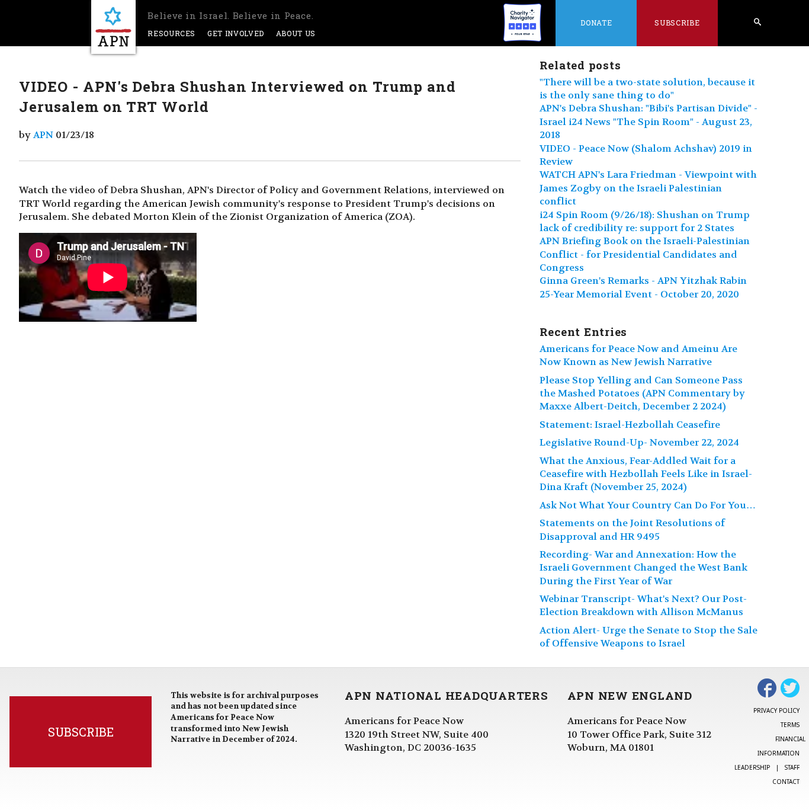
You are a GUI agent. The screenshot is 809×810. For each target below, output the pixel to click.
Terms (790, 725)
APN (43, 135)
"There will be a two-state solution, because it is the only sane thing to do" (647, 88)
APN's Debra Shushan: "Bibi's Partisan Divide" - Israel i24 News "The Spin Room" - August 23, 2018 (648, 121)
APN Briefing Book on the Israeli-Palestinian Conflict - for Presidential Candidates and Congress (645, 254)
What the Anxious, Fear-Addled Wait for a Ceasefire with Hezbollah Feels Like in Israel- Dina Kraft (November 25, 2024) (646, 474)
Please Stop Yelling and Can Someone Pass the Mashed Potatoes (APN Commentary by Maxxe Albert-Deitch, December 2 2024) (642, 393)
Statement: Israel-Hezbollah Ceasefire (630, 424)
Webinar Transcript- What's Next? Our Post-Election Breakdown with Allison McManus (643, 605)
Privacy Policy (776, 710)
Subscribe (676, 22)
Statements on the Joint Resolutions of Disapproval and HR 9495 (632, 529)
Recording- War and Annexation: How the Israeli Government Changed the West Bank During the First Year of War (643, 567)
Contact (786, 781)
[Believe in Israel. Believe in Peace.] (113, 27)
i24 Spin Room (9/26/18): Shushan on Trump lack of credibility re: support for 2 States (645, 221)
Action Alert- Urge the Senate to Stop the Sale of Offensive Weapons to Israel (648, 636)
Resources (171, 33)
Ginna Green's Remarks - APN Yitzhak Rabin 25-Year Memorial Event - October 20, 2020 (643, 287)
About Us (296, 33)
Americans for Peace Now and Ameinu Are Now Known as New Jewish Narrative (638, 355)
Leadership (752, 767)
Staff (792, 767)
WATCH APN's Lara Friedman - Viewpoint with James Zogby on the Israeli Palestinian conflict (648, 187)
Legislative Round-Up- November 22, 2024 (639, 442)
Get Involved (235, 33)
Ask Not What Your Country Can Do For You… (648, 505)
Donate (596, 22)
